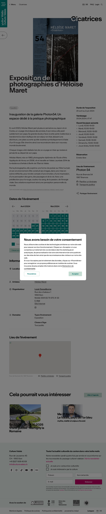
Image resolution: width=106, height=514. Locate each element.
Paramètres (31, 274)
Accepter (75, 274)
